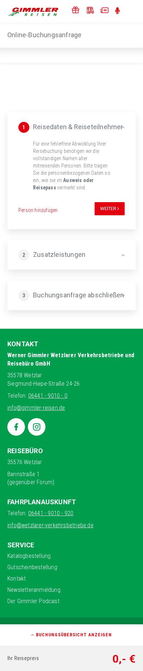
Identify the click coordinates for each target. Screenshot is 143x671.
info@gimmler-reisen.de (36, 407)
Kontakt (16, 578)
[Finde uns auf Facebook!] (16, 427)
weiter (108, 208)
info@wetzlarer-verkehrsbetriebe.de (50, 525)
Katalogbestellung (29, 555)
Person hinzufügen (38, 210)
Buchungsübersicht (73, 634)
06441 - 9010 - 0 (47, 395)
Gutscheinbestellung (32, 567)
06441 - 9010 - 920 (51, 513)
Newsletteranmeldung (33, 589)
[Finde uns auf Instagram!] (36, 427)
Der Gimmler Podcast (33, 601)
